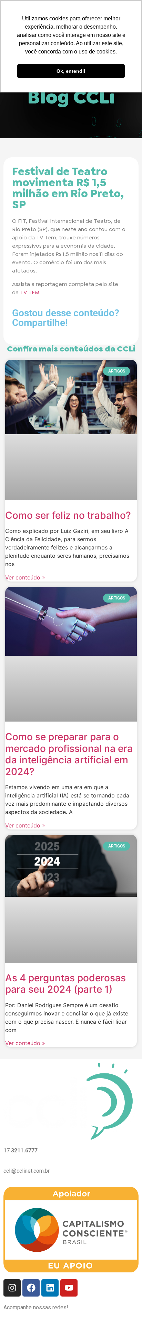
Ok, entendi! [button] (71, 71)
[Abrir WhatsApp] (124, 1302)
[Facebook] (31, 1288)
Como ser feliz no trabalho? (68, 515)
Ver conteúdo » (25, 577)
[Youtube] (69, 1288)
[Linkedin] (50, 1288)
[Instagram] (12, 1288)
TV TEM (29, 292)
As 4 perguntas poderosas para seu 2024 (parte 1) (65, 983)
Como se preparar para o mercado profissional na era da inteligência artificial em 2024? (69, 754)
